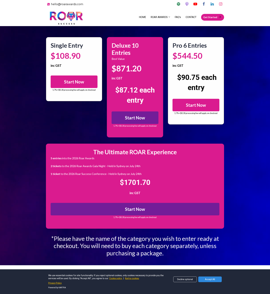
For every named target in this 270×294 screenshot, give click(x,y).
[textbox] (135, 49)
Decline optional (185, 279)
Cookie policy (115, 278)
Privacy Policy (55, 283)
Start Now (74, 81)
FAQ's (178, 17)
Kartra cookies (132, 278)
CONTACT (191, 17)
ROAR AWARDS (159, 17)
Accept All (210, 279)
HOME (142, 17)
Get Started (210, 17)
